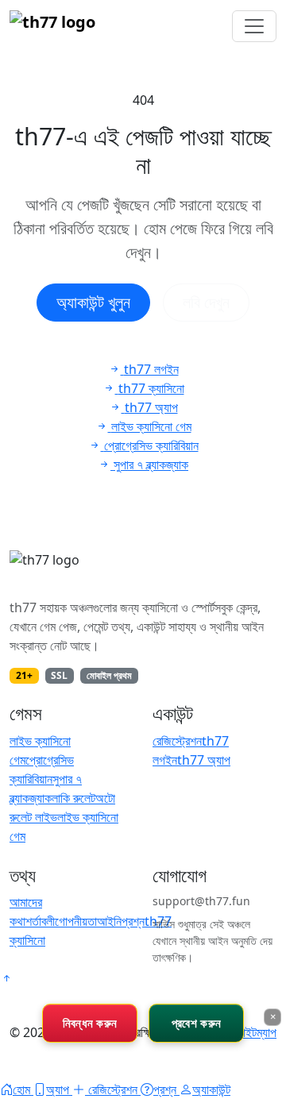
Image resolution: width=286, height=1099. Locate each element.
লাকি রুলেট (73, 798)
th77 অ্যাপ (203, 760)
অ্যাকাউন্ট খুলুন (93, 302)
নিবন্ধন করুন (90, 1023)
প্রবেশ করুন (196, 1023)
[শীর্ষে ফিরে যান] (6, 978)
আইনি (109, 921)
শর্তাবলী (40, 921)
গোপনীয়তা (76, 921)
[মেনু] (254, 26)
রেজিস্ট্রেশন (177, 741)
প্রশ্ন (133, 921)
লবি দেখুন (206, 302)
